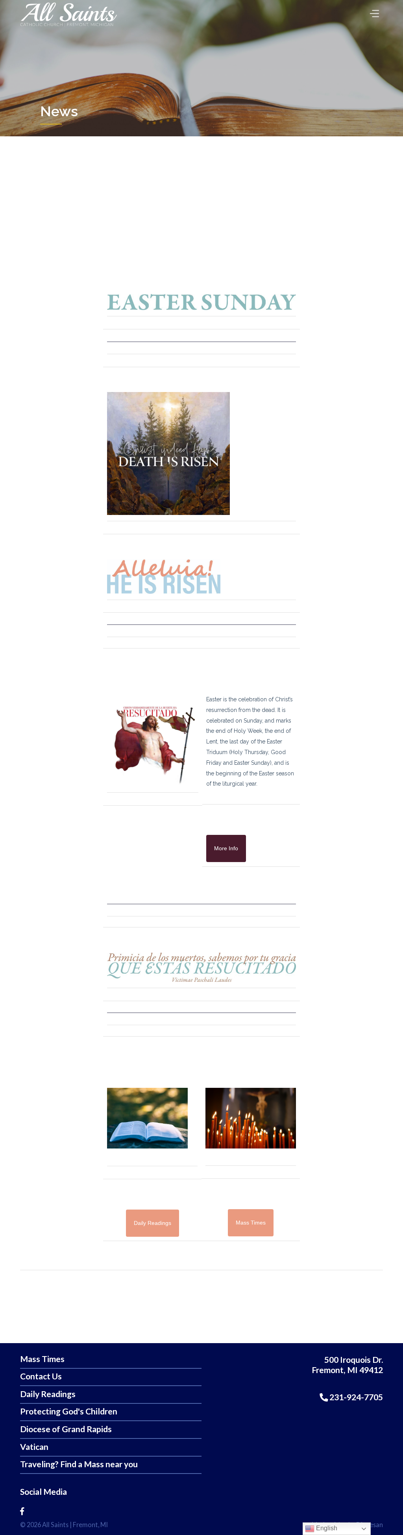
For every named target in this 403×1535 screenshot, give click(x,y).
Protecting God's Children (68, 1411)
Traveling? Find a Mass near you (79, 1464)
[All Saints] (68, 26)
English (325, 1528)
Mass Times (42, 1359)
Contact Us (41, 1376)
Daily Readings (48, 1394)
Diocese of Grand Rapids (66, 1429)
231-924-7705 (355, 1397)
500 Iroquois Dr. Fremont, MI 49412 (347, 1365)
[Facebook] (22, 1511)
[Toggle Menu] (372, 11)
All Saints (55, 1524)
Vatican (34, 1446)
